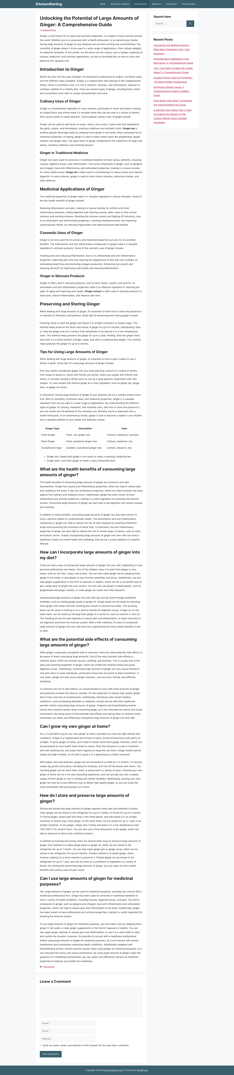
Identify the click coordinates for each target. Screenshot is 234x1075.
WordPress (142, 1070)
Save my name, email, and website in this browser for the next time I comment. (86, 1045)
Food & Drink (140, 4)
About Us (156, 4)
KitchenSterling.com (113, 1070)
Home (102, 4)
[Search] (190, 23)
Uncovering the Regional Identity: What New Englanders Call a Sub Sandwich (172, 49)
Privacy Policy (189, 4)
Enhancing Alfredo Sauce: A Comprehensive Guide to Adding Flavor (171, 91)
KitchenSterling (49, 4)
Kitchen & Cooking (120, 4)
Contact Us (171, 4)
